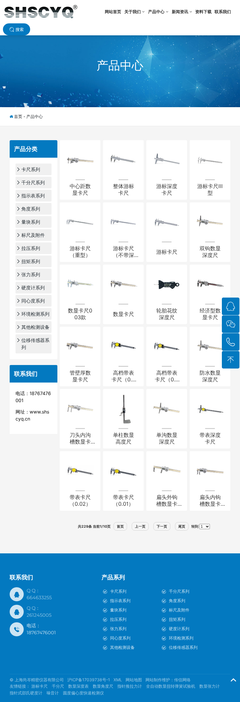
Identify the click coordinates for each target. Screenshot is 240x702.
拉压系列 (118, 619)
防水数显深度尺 (210, 376)
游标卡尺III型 (210, 189)
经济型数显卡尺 (210, 313)
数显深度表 (78, 686)
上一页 (140, 526)
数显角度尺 (103, 686)
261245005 (39, 615)
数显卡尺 (123, 314)
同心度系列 (120, 637)
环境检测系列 (181, 637)
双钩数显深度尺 (210, 251)
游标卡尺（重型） (80, 251)
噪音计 (53, 692)
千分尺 (58, 686)
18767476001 (41, 632)
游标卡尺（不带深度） (123, 251)
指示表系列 (120, 600)
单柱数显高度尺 (123, 438)
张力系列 (118, 628)
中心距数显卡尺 (80, 189)
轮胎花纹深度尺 (166, 313)
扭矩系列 (177, 619)
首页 (18, 116)
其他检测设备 (122, 647)
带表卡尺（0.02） (80, 500)
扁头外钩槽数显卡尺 (166, 500)
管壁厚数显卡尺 (80, 376)
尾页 (181, 526)
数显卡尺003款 (80, 313)
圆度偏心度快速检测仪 (83, 692)
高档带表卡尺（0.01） (167, 376)
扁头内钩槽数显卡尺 (210, 500)
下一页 (162, 526)
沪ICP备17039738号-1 (88, 679)
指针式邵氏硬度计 (26, 692)
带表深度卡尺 (210, 438)
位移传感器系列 (183, 647)
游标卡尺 (166, 252)
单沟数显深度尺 (166, 438)
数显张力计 (209, 686)
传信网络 (182, 679)
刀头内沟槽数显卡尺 (80, 438)
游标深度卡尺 (166, 189)
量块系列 (118, 609)
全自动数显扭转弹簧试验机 (170, 686)
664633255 (39, 597)
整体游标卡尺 (123, 189)
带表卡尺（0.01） (123, 500)
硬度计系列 (179, 628)
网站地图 (134, 679)
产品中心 (120, 65)
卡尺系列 (118, 591)
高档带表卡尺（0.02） (123, 376)
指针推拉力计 (129, 686)
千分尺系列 (179, 591)
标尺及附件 (179, 609)
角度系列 (177, 600)
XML (118, 679)
